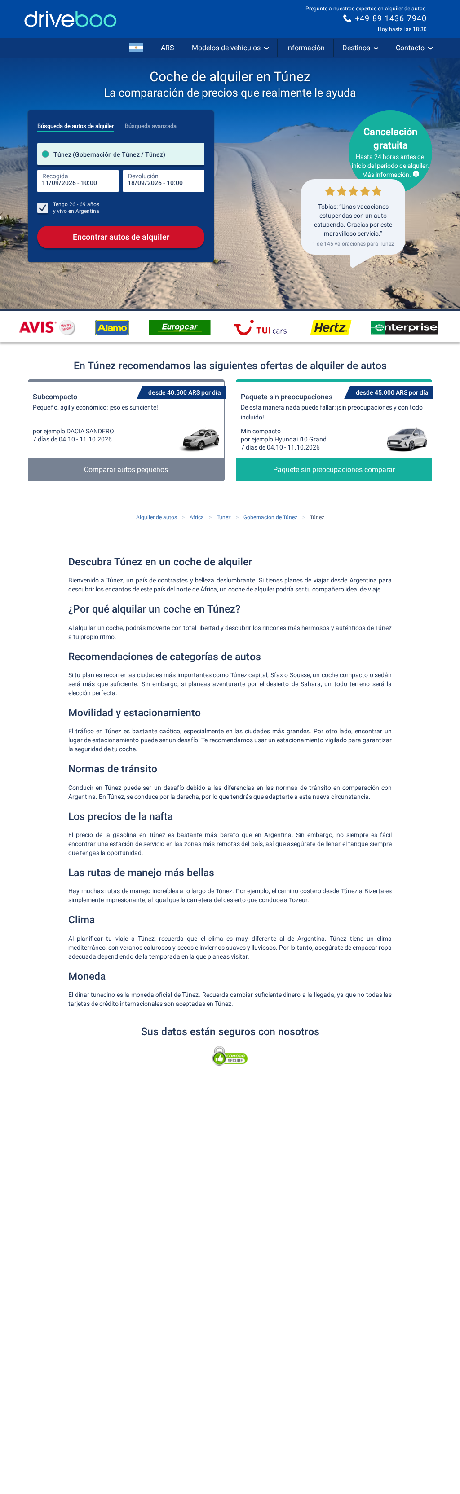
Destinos (356, 48)
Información (305, 48)
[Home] (70, 19)
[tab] (76, 123)
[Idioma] (136, 48)
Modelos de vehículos (226, 48)
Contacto (410, 48)
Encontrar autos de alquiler (121, 237)
